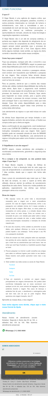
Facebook (12, 265)
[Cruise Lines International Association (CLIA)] (37, 350)
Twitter (11, 272)
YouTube (11, 275)
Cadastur (13, 354)
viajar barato (25, 3)
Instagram (12, 268)
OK (24, 372)
